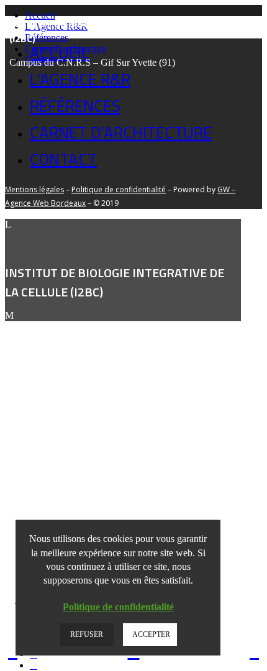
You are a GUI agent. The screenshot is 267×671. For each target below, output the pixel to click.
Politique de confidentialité (118, 607)
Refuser (86, 634)
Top (256, 660)
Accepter (151, 634)
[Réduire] (22, 526)
